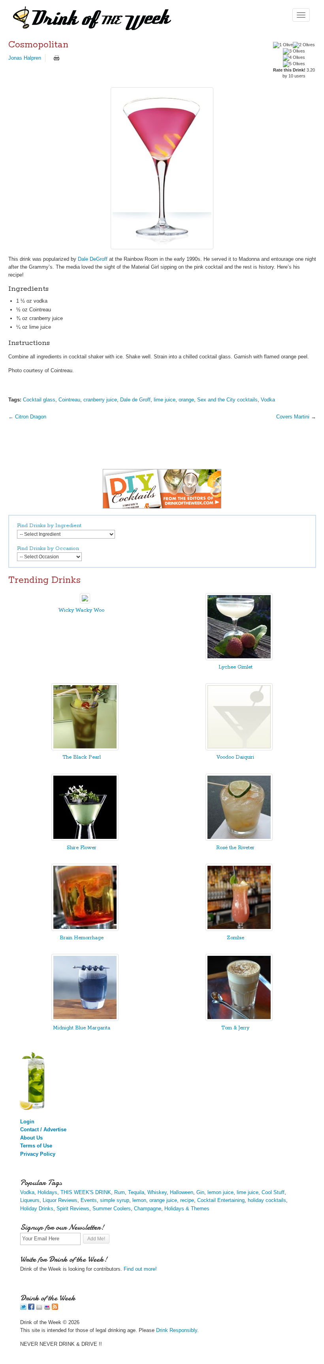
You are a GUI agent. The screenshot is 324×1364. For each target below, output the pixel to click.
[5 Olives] (294, 64)
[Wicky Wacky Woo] (85, 602)
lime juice (164, 400)
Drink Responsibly (176, 1330)
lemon (139, 1200)
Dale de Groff (135, 400)
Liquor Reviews (60, 1200)
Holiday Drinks (36, 1208)
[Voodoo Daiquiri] (239, 749)
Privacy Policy (37, 1154)
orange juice (163, 1200)
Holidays (47, 1192)
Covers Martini (292, 417)
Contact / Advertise (43, 1129)
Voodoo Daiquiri (235, 757)
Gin (200, 1192)
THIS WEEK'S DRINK (85, 1192)
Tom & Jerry (235, 1028)
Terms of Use (36, 1146)
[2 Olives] (304, 45)
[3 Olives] (294, 51)
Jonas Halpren (24, 58)
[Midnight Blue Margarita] (85, 1019)
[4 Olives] (294, 58)
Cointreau (69, 400)
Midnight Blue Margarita (81, 1028)
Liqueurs (30, 1200)
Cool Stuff (273, 1192)
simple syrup (114, 1200)
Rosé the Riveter (235, 847)
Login (27, 1122)
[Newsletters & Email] (39, 1308)
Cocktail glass (39, 400)
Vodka (268, 400)
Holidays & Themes (186, 1208)
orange (186, 400)
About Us (31, 1138)
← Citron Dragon (27, 417)
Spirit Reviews (73, 1208)
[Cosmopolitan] (162, 168)
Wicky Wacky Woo (81, 610)
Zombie (235, 937)
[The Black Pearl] (85, 749)
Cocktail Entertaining (221, 1200)
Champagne (147, 1208)
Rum (119, 1192)
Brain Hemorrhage (82, 937)
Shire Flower (81, 847)
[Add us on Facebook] (31, 1308)
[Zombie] (239, 929)
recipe (187, 1200)
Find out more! (140, 1269)
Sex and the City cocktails (227, 400)
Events (89, 1200)
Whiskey (157, 1192)
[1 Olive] (283, 45)
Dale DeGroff (92, 259)
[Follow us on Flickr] (47, 1308)
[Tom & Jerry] (239, 1019)
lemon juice (220, 1192)
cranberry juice (100, 400)
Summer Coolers (111, 1208)
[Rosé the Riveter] (239, 839)
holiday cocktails (267, 1200)
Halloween (181, 1192)
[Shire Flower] (85, 839)
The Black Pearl (81, 757)
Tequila (136, 1192)
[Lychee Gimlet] (239, 658)
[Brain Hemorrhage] (85, 929)
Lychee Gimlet (235, 667)
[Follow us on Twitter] (23, 1308)
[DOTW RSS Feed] (55, 1308)
